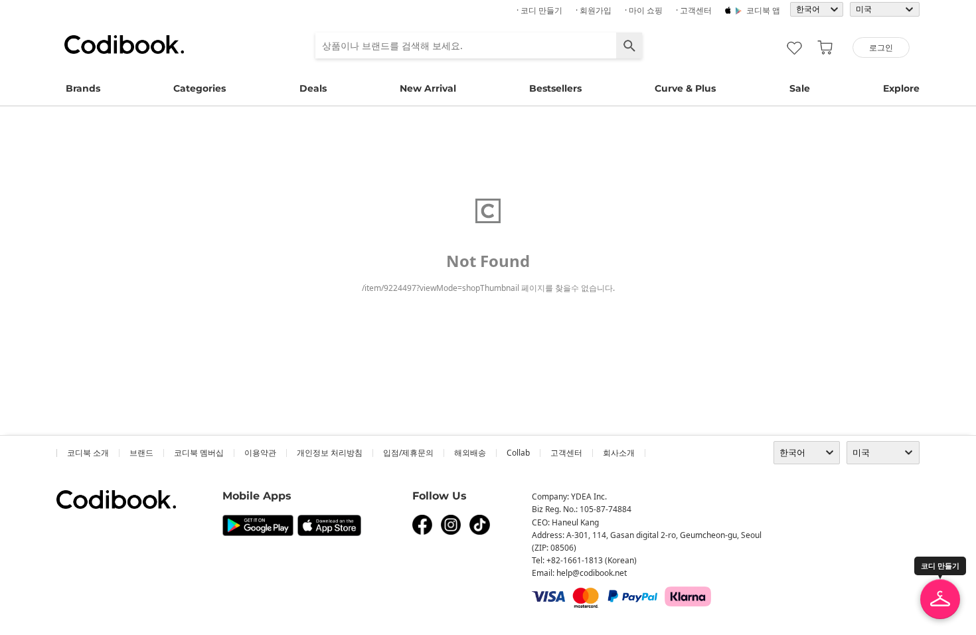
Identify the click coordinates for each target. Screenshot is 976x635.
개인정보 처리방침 (330, 452)
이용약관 (260, 452)
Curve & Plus (685, 88)
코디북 (124, 44)
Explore (901, 88)
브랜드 (141, 452)
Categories (199, 88)
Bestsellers (555, 88)
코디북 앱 (763, 10)
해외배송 (470, 452)
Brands (83, 88)
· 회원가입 (593, 10)
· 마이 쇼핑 (644, 10)
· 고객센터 (694, 10)
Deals (313, 88)
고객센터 (566, 452)
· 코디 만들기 (539, 10)
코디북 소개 (88, 452)
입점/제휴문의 (408, 452)
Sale (799, 88)
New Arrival (428, 88)
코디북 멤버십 (199, 452)
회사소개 (619, 452)
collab (518, 452)
